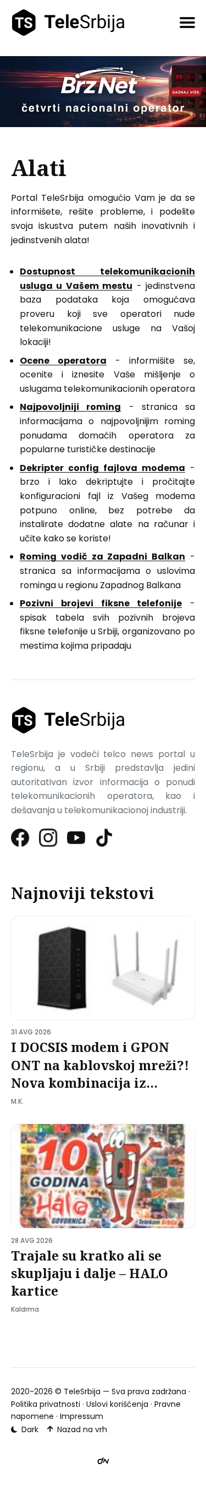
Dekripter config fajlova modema (102, 468)
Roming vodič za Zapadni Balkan (102, 556)
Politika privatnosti (45, 1404)
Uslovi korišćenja (117, 1404)
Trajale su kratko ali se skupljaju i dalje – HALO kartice (89, 1273)
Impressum (81, 1416)
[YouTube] (76, 838)
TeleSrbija (82, 1391)
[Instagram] (48, 838)
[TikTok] (104, 838)
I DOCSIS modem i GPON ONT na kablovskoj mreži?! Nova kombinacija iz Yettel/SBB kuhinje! (100, 1073)
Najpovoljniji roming (70, 407)
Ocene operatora (63, 360)
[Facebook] (20, 838)
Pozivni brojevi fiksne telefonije (101, 603)
